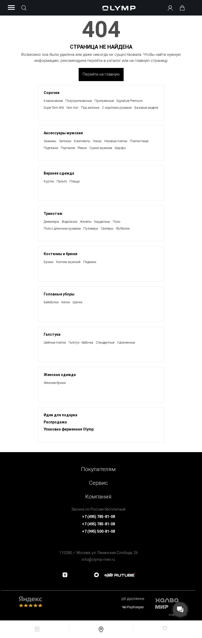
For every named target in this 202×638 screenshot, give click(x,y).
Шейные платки (55, 342)
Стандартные (105, 342)
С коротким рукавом (117, 108)
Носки (97, 141)
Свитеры (107, 228)
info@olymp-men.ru (98, 559)
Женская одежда (60, 375)
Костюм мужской (68, 262)
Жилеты (86, 222)
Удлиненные (126, 342)
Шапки (77, 302)
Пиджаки (89, 262)
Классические (53, 101)
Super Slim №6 (54, 108)
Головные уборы (59, 294)
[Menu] (11, 8)
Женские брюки (55, 383)
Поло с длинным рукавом (62, 228)
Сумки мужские (100, 148)
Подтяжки (51, 148)
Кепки (65, 302)
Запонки (65, 141)
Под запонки (90, 108)
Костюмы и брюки (60, 254)
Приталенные (104, 101)
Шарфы (120, 148)
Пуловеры (90, 228)
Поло (116, 222)
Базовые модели (146, 108)
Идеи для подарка (60, 415)
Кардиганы (102, 222)
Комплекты (82, 141)
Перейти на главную (101, 74)
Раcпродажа (55, 422)
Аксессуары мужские (63, 133)
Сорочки (51, 93)
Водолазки (69, 222)
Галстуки (52, 334)
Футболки (123, 228)
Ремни (82, 148)
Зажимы (50, 141)
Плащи (74, 181)
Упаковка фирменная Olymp (69, 429)
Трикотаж (53, 213)
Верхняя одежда (59, 173)
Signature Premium (130, 101)
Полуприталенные (78, 101)
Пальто (62, 181)
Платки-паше (139, 141)
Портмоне (68, 148)
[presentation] (101, 319)
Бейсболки (51, 302)
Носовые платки (115, 141)
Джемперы (51, 222)
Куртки (49, 181)
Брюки (48, 262)
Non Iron (72, 108)
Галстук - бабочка (81, 342)
